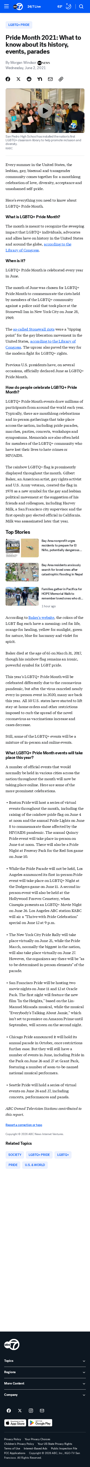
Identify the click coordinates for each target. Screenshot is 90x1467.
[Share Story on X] (18, 79)
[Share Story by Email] (50, 79)
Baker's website (41, 617)
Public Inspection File (64, 1448)
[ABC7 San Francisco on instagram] (31, 1410)
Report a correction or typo (24, 1125)
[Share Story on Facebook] (8, 79)
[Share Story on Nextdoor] (40, 79)
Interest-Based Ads (35, 1448)
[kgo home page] (11, 1344)
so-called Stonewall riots (33, 328)
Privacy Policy (12, 1439)
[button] (6, 6)
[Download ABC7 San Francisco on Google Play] (40, 1423)
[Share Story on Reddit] (29, 79)
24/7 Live (34, 6)
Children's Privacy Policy (19, 1443)
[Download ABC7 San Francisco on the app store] (15, 1423)
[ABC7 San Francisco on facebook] (8, 1410)
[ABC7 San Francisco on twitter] (19, 1410)
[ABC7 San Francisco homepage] (18, 6)
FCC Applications (14, 1453)
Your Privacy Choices (37, 1439)
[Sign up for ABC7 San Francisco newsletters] (42, 1410)
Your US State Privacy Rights (55, 1443)
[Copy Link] (61, 79)
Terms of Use (12, 1448)
